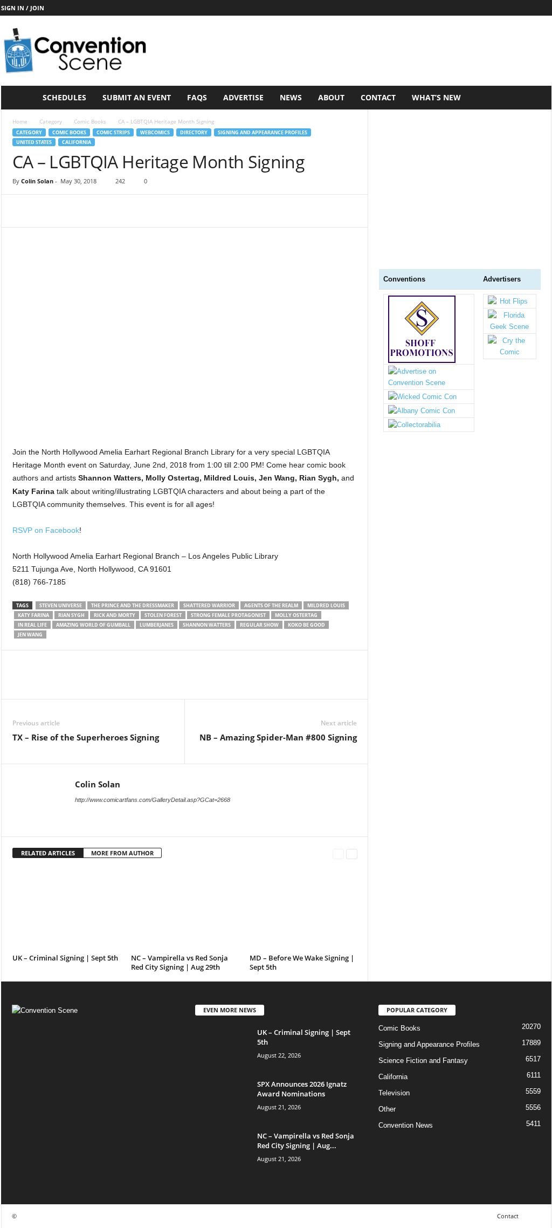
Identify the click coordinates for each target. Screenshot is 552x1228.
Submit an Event (136, 97)
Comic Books (90, 121)
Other (387, 1109)
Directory (194, 132)
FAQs (197, 97)
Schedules (64, 97)
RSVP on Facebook (45, 530)
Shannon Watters (207, 624)
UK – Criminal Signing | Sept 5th (65, 958)
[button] (535, 97)
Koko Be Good (306, 624)
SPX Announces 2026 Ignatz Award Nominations (302, 1089)
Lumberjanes (157, 624)
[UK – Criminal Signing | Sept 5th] (66, 909)
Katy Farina (33, 615)
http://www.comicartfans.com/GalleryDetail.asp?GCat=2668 (152, 800)
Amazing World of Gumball (93, 624)
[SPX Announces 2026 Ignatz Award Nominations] (222, 1099)
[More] (123, 211)
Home (19, 121)
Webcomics (155, 132)
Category (50, 121)
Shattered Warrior (209, 605)
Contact (378, 97)
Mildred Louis (326, 605)
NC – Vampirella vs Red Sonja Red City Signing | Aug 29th (179, 962)
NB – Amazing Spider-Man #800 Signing (278, 737)
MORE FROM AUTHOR (122, 853)
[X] (48, 211)
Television (394, 1093)
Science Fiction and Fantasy (423, 1061)
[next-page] (351, 853)
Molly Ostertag (296, 615)
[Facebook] (23, 211)
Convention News (405, 1125)
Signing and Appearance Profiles (262, 132)
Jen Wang (30, 634)
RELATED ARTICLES (48, 853)
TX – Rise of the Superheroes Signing (85, 737)
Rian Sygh (71, 615)
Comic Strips (113, 132)
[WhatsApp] (97, 211)
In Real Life (32, 624)
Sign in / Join (22, 8)
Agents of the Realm (271, 605)
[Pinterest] (73, 211)
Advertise (243, 97)
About (331, 97)
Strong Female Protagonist (228, 615)
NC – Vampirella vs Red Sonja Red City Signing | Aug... (305, 1140)
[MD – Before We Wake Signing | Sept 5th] (303, 909)
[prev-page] (338, 853)
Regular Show (259, 624)
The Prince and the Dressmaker (132, 605)
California (76, 142)
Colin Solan (37, 181)
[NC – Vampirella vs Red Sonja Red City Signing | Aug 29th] (185, 909)
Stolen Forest (163, 615)
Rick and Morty (114, 615)
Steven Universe (60, 605)
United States (34, 142)
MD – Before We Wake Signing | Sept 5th (302, 962)
